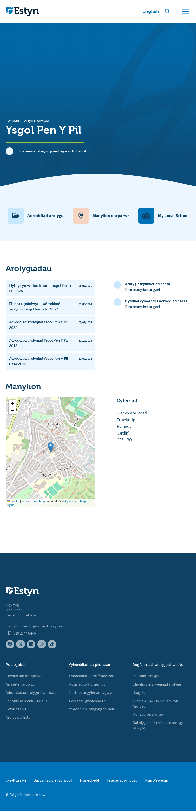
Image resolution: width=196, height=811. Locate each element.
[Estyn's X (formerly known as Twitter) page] (20, 644)
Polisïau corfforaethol (87, 684)
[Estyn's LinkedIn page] (31, 644)
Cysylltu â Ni (16, 709)
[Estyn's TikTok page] (52, 644)
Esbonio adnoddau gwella (27, 701)
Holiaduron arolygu (148, 714)
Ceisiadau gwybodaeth (87, 701)
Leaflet (14, 501)
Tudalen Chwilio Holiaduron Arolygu (155, 703)
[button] (173, 11)
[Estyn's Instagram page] (42, 644)
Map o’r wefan (156, 780)
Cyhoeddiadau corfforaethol (91, 676)
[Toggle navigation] (185, 11)
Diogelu (139, 692)
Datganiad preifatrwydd (52, 780)
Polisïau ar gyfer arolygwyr (91, 692)
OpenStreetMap (34, 501)
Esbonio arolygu (146, 676)
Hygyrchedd (89, 780)
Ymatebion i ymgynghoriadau (93, 709)
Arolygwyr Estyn (19, 717)
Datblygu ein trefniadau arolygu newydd (158, 725)
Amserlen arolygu (20, 684)
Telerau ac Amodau (122, 780)
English (150, 11)
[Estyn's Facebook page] (10, 644)
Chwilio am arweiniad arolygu (157, 684)
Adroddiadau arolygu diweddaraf (32, 692)
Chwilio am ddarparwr (24, 676)
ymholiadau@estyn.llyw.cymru (38, 626)
